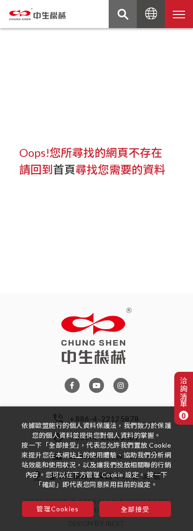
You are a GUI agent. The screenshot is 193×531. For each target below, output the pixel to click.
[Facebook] (72, 385)
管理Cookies (58, 509)
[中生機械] (96, 336)
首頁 (64, 169)
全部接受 (135, 509)
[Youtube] (96, 385)
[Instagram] (121, 385)
